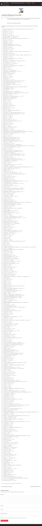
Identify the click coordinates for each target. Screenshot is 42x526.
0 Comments (12, 16)
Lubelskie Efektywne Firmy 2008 (7, 486)
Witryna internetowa (4, 513)
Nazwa (2, 505)
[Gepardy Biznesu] (2, 4)
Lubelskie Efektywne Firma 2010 (35, 486)
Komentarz (3, 494)
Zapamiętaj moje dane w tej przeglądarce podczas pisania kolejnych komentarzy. (14, 517)
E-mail (2, 509)
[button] (8, 3)
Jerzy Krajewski (4, 16)
